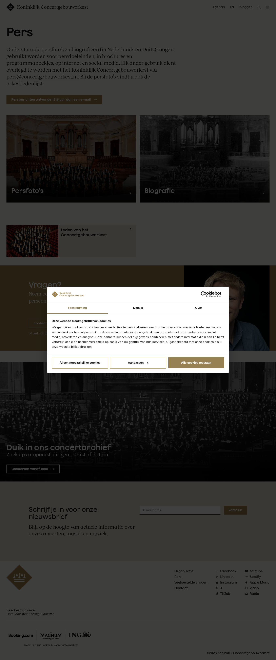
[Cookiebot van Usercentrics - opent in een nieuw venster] (206, 294)
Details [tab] (138, 307)
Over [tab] (198, 307)
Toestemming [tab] (77, 307)
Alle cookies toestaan (196, 362)
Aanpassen (136, 362)
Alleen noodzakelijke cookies (80, 362)
